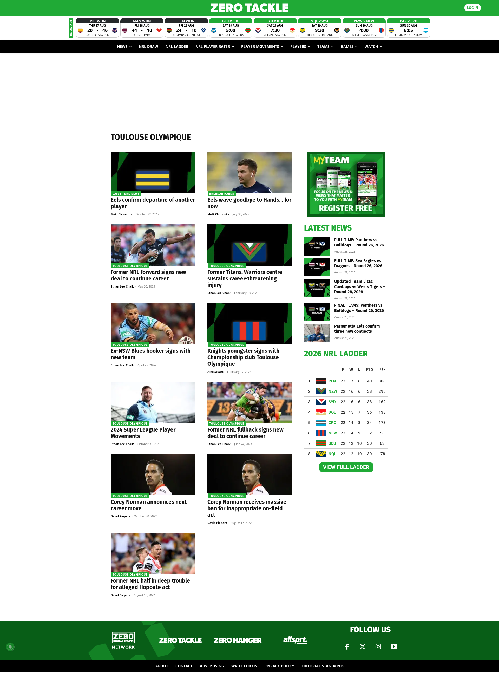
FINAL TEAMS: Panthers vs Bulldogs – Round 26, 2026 (359, 308)
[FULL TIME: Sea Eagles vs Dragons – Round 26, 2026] (317, 267)
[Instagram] (378, 646)
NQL (332, 454)
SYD (332, 402)
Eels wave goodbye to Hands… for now (249, 203)
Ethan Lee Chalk (122, 286)
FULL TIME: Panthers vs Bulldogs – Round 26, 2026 (359, 242)
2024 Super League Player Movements (143, 433)
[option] (97, 28)
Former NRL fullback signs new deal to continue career (245, 433)
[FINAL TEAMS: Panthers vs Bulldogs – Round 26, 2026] (317, 312)
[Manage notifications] (10, 647)
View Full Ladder (346, 467)
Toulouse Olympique (130, 266)
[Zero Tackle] (249, 7)
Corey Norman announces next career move (149, 505)
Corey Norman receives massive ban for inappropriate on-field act (246, 508)
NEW (333, 433)
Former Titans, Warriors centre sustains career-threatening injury (244, 279)
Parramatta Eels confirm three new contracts (357, 329)
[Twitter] (362, 646)
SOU (332, 443)
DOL (332, 412)
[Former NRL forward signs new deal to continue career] (153, 245)
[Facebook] (346, 646)
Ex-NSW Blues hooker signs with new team (151, 354)
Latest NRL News (126, 193)
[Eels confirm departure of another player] (153, 172)
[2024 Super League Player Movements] (153, 402)
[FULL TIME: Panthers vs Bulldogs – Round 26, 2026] (317, 246)
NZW (333, 391)
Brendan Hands (221, 193)
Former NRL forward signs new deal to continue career (148, 275)
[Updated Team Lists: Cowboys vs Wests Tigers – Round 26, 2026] (317, 288)
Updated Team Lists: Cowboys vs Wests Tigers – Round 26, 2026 (359, 286)
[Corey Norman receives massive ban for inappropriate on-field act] (249, 474)
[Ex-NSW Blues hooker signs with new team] (153, 323)
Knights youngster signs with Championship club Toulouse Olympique (243, 357)
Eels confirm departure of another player (153, 203)
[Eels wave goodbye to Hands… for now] (249, 172)
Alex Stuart (215, 372)
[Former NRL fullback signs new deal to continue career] (249, 402)
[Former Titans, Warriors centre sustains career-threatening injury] (249, 245)
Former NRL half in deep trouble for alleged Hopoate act (150, 584)
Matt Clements (121, 214)
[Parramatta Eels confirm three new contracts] (317, 333)
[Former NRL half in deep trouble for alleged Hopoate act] (153, 553)
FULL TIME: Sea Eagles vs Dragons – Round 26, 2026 (358, 263)
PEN (332, 381)
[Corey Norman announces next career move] (153, 474)
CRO (332, 422)
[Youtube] (393, 646)
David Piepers (120, 516)
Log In (472, 7)
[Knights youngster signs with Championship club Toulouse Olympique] (249, 323)
